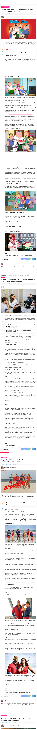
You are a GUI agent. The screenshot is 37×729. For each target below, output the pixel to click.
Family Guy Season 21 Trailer (11, 55)
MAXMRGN (21, 392)
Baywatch (10, 692)
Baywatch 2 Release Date (11, 504)
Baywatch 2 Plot (9, 502)
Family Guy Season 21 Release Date (28, 53)
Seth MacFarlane (8, 97)
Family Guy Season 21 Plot (26, 52)
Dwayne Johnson (8, 588)
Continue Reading (4, 452)
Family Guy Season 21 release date (26, 255)
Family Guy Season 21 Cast (11, 53)
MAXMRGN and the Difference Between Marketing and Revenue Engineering (11, 327)
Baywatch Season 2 (16, 692)
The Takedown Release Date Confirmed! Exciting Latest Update (20, 562)
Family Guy (11, 255)
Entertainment (5, 455)
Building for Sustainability (26, 330)
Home (2, 5)
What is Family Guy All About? (12, 51)
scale (27, 438)
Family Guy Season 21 (16, 255)
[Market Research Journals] (7, 1)
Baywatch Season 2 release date (24, 692)
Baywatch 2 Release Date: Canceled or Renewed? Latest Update (20, 114)
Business (4, 275)
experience (20, 428)
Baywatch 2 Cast (25, 502)
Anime (4, 5)
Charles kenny (7, 263)
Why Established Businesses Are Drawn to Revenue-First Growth (12, 331)
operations (30, 432)
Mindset (13, 445)
